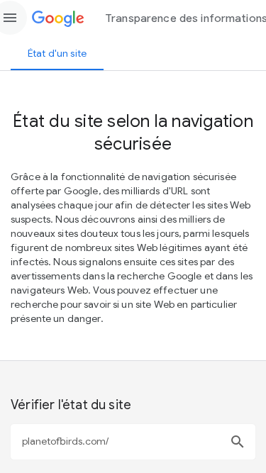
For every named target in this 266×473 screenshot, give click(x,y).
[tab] (57, 53)
